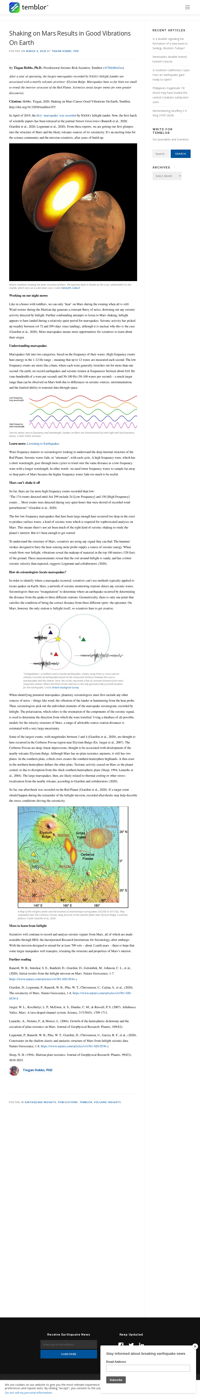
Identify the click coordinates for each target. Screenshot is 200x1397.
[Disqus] (73, 1158)
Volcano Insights (107, 1102)
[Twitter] (131, 1345)
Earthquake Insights (40, 1102)
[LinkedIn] (141, 1345)
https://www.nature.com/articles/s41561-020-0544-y (43, 979)
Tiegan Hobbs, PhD (65, 51)
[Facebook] (120, 1345)
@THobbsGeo (113, 67)
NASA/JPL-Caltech (70, 288)
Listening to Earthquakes (43, 443)
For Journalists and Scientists (171, 139)
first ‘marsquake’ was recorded (56, 115)
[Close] (195, 1346)
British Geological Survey (65, 687)
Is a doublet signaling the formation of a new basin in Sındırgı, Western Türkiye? (170, 43)
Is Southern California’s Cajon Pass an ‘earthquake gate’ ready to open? (171, 74)
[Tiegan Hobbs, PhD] (14, 1070)
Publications (68, 1102)
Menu (187, 7)
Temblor (86, 1102)
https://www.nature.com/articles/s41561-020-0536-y (75, 1046)
